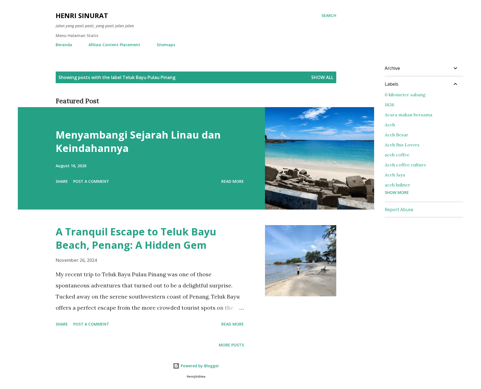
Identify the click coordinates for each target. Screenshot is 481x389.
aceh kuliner (397, 185)
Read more (232, 181)
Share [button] (62, 181)
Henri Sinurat (82, 15)
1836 (389, 104)
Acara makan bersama (408, 114)
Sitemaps (166, 44)
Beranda (64, 44)
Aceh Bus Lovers (402, 144)
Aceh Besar (396, 134)
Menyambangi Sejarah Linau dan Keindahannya (138, 141)
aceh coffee (397, 154)
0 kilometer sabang (405, 94)
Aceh (390, 124)
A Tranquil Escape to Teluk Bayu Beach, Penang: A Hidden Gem (136, 238)
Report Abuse (399, 209)
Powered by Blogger (199, 365)
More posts (231, 345)
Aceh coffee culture (405, 165)
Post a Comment (91, 181)
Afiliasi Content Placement (114, 44)
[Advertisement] (426, 256)
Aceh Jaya (395, 175)
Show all (322, 77)
